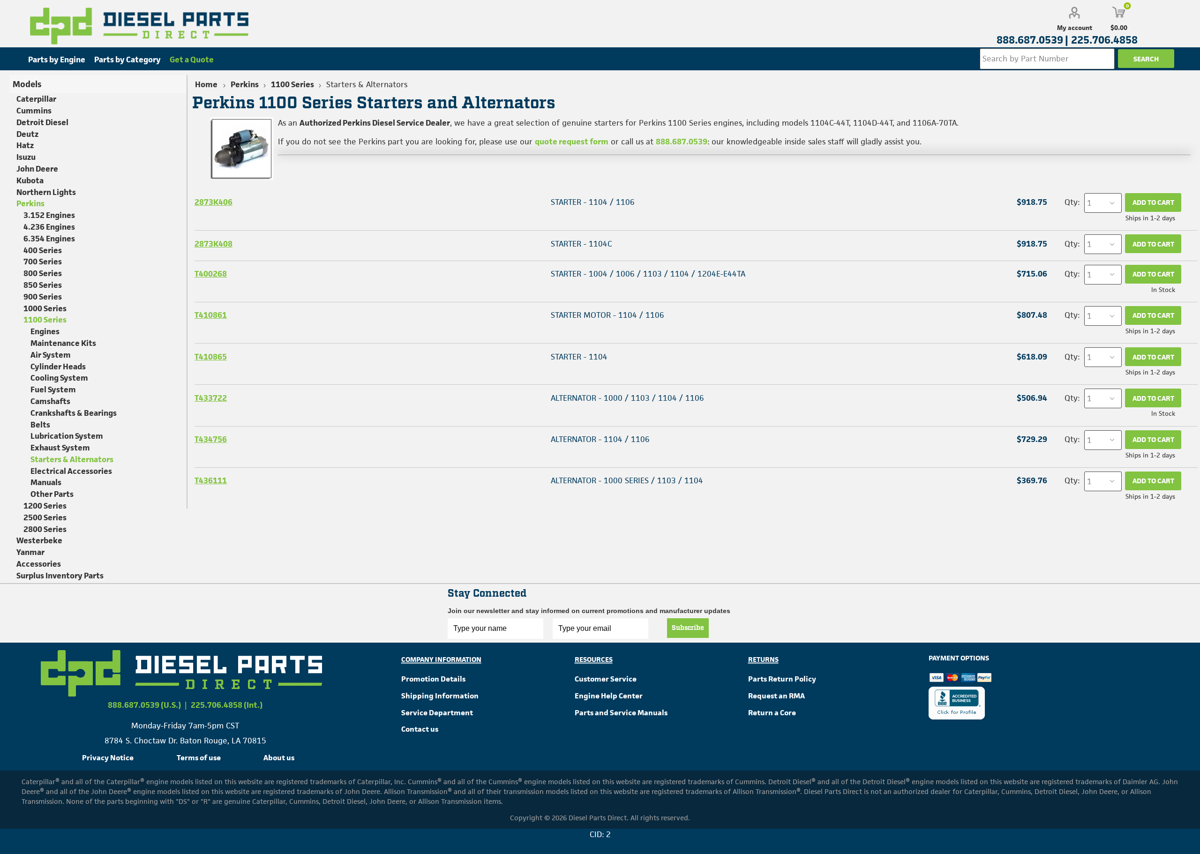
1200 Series (45, 506)
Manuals (45, 482)
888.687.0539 (681, 141)
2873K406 (213, 202)
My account (1074, 27)
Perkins (30, 203)
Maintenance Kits (63, 343)
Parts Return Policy (782, 679)
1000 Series (45, 308)
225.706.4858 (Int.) (226, 705)
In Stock (1163, 289)
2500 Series (45, 517)
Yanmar (30, 552)
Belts (40, 425)
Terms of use (199, 758)
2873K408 (213, 244)
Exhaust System (60, 447)
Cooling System (59, 378)
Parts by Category (127, 59)
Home (206, 84)
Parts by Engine (56, 59)
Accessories (38, 564)
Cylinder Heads (58, 366)
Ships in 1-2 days (1150, 218)
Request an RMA (776, 696)
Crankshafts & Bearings (73, 413)
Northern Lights (46, 192)
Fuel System (53, 389)
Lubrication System (66, 436)
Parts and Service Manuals (621, 713)
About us (278, 758)
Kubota (30, 180)
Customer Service (606, 679)
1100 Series (45, 320)
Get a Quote (192, 59)
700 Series (42, 261)
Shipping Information (440, 696)
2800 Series (45, 529)
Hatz (25, 145)
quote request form (571, 141)
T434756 (211, 439)
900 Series (42, 297)
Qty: (1072, 202)
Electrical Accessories (71, 471)
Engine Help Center (609, 696)
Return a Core (772, 713)
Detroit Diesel (42, 122)
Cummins (34, 110)
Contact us (419, 729)
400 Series (42, 250)
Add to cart (1153, 202)
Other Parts (52, 494)
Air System (50, 355)
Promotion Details (433, 679)
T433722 (211, 398)
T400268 (211, 274)
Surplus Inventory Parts (60, 575)
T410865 (211, 357)
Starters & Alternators (71, 459)
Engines (45, 331)
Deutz (27, 134)
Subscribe (688, 628)
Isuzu (26, 157)
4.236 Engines (49, 227)
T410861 (211, 315)
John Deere (37, 169)
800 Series (42, 273)
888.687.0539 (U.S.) (144, 705)
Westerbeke (39, 540)
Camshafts (50, 401)
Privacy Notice (108, 758)
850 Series (42, 285)
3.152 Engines (49, 215)
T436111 (211, 480)
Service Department (437, 713)
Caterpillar (36, 99)
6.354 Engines (49, 238)
